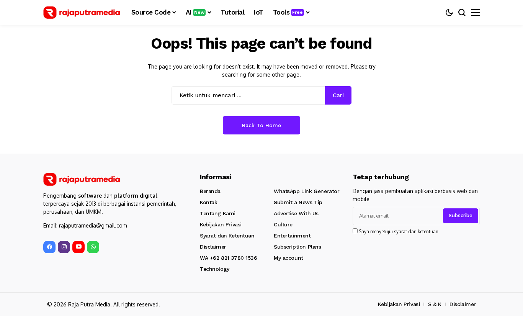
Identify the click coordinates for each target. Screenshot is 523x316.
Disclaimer (213, 247)
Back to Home (261, 125)
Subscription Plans (297, 247)
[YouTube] (78, 247)
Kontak (208, 202)
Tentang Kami (217, 213)
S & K (434, 304)
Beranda (210, 191)
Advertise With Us (296, 213)
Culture (283, 224)
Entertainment (292, 235)
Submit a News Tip (298, 202)
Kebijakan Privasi (221, 224)
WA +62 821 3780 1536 (228, 258)
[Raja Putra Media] (81, 12)
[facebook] (49, 247)
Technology (214, 269)
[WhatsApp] (93, 247)
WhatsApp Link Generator (306, 191)
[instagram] (64, 247)
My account (288, 258)
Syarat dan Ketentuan (227, 235)
